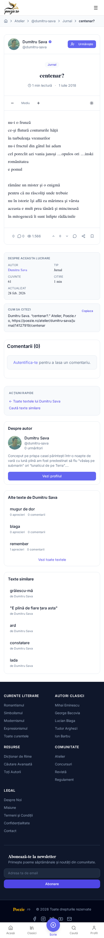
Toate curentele (16, 736)
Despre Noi (13, 800)
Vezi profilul (52, 476)
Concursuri (63, 764)
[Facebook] (34, 919)
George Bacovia (67, 713)
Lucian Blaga (65, 721)
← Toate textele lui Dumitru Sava (34, 401)
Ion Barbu (62, 736)
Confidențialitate (17, 823)
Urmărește (85, 44)
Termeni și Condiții (18, 815)
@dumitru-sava (43, 21)
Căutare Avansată (18, 764)
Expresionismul (15, 728)
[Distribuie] (83, 236)
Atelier (20, 21)
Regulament (64, 779)
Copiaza (87, 311)
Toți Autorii (12, 772)
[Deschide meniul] (95, 7)
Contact (10, 831)
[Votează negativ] (67, 236)
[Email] (69, 919)
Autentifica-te (25, 362)
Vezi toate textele (52, 559)
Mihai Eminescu (67, 705)
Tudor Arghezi (66, 728)
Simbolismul (13, 713)
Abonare (52, 884)
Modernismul (14, 721)
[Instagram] (43, 919)
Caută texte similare (24, 408)
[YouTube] (60, 919)
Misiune (10, 807)
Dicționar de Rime (18, 756)
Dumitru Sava (17, 270)
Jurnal (67, 21)
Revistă (61, 772)
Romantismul (14, 705)
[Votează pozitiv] (53, 236)
